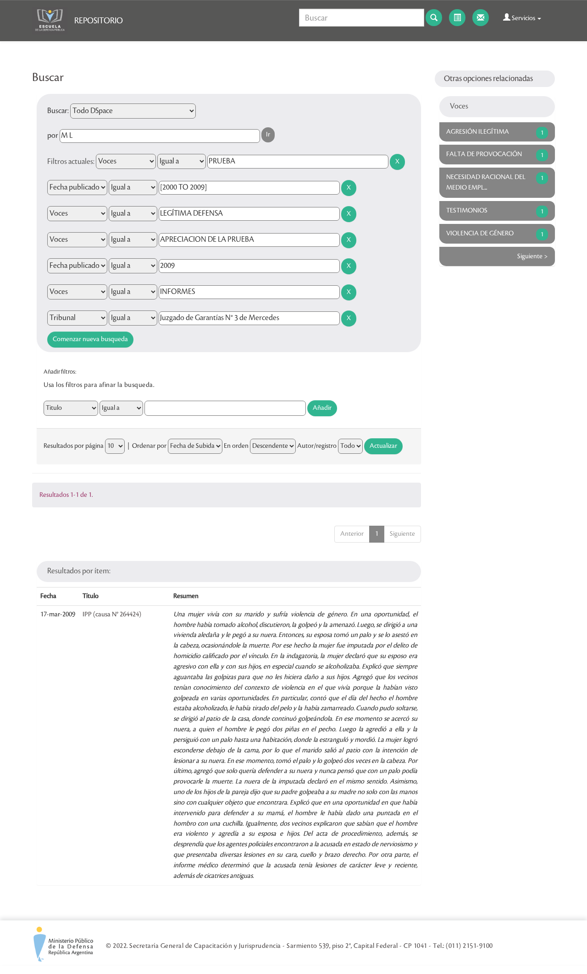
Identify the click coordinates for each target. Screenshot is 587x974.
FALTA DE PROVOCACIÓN (484, 154)
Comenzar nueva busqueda (90, 339)
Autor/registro (317, 446)
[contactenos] (480, 17)
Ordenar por (149, 446)
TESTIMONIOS (466, 210)
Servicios (523, 18)
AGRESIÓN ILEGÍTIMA (477, 132)
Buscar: (58, 111)
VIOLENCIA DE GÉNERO (480, 233)
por (52, 135)
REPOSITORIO (98, 20)
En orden (236, 446)
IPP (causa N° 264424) (112, 614)
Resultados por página (74, 446)
